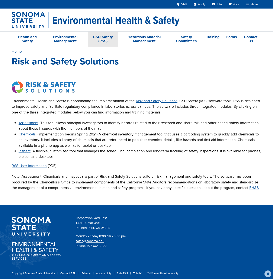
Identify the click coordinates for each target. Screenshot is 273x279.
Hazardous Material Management (144, 39)
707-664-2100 (96, 245)
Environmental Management (65, 39)
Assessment (28, 123)
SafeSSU (122, 273)
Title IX (137, 273)
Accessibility (104, 273)
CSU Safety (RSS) (103, 39)
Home (17, 51)
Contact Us (250, 39)
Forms (231, 37)
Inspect (24, 151)
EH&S (254, 187)
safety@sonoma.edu (90, 241)
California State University (163, 273)
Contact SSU (68, 273)
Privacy (86, 273)
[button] (267, 273)
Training (212, 37)
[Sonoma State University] (30, 20)
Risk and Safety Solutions (156, 101)
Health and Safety (27, 39)
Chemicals (27, 134)
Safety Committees (186, 39)
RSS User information (29, 166)
